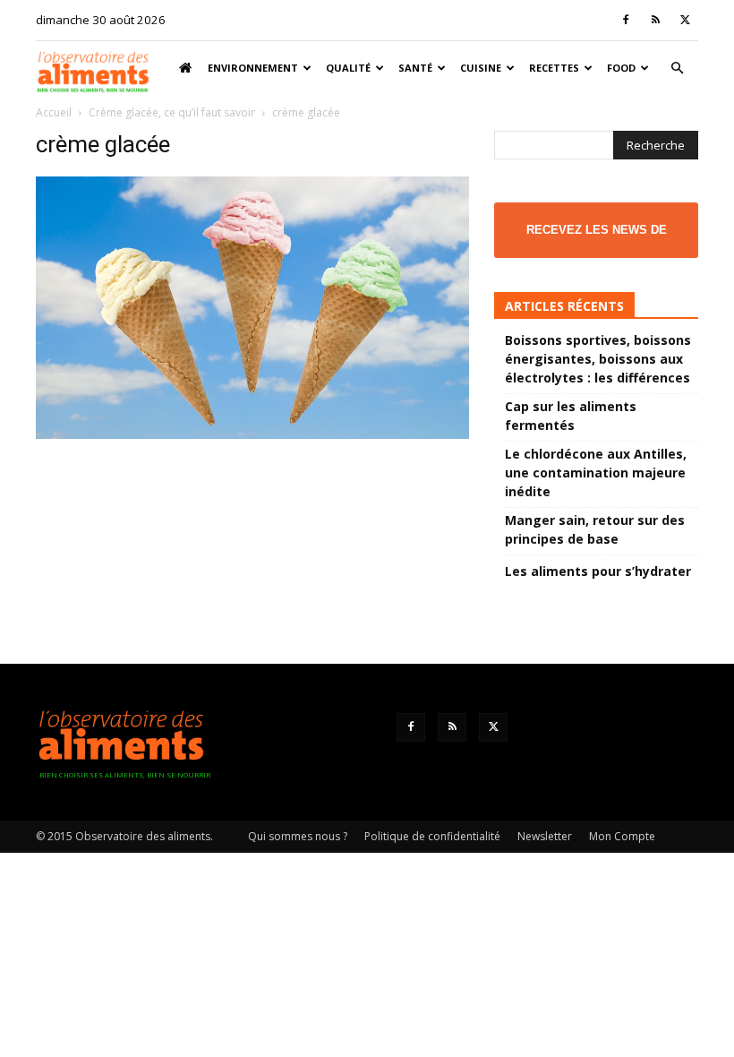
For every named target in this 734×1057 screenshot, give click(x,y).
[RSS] (655, 19)
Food (621, 67)
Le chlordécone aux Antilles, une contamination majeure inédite (596, 472)
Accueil (54, 112)
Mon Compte (622, 836)
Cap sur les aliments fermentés (570, 416)
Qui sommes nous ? (297, 836)
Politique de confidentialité (432, 836)
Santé (415, 67)
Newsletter (544, 836)
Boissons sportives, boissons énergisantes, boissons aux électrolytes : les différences (598, 358)
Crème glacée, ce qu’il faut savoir (172, 112)
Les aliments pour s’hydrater (598, 571)
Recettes (554, 67)
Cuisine (480, 67)
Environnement (253, 67)
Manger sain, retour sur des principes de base (595, 529)
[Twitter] (684, 19)
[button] (676, 68)
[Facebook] (625, 19)
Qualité (348, 67)
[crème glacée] (252, 434)
